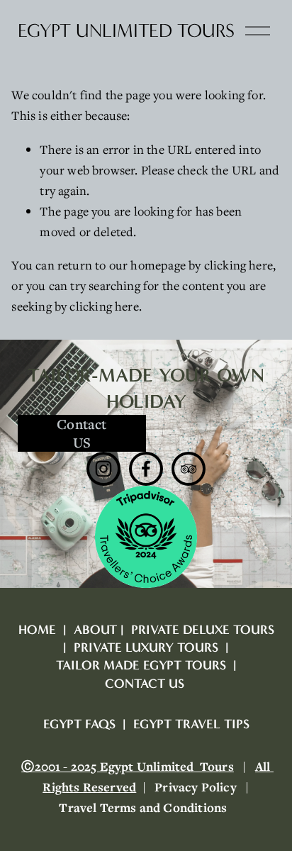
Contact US (81, 433)
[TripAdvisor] (189, 469)
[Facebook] (146, 469)
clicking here (238, 265)
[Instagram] (103, 469)
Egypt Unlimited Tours (126, 31)
